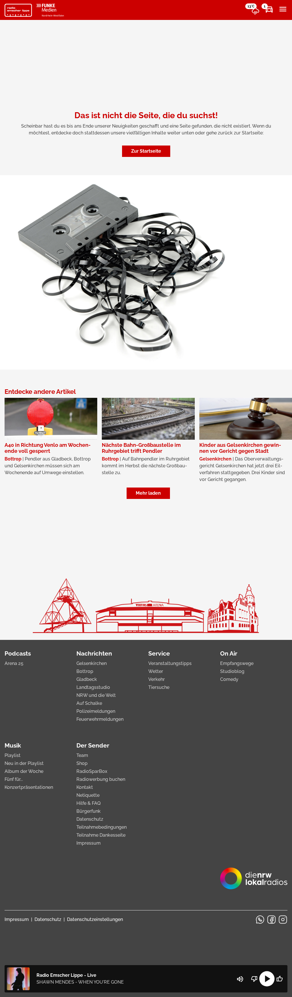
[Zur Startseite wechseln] (18, 10)
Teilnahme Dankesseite (100, 835)
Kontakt (84, 787)
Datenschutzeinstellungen (95, 919)
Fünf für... (14, 779)
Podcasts (18, 653)
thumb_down (254, 978)
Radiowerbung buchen (100, 779)
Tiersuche (158, 687)
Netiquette (88, 795)
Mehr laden (148, 493)
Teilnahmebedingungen (101, 827)
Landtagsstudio (93, 687)
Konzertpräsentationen (29, 787)
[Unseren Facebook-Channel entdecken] (271, 919)
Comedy (229, 679)
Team (82, 755)
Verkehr (156, 679)
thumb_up (279, 978)
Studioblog (232, 671)
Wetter (155, 671)
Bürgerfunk (88, 811)
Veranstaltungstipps (170, 663)
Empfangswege (237, 663)
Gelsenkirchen (91, 663)
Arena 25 (14, 663)
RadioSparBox (91, 771)
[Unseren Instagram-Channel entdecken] (282, 919)
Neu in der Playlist (24, 763)
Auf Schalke (89, 703)
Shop (82, 763)
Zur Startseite (146, 151)
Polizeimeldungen (95, 711)
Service (159, 653)
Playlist (13, 755)
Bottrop (84, 671)
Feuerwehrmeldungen (99, 719)
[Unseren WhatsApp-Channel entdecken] (260, 919)
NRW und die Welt (96, 695)
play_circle (267, 979)
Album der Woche (24, 771)
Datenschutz (89, 819)
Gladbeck (86, 679)
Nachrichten (94, 653)
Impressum (88, 843)
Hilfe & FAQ (88, 803)
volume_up (240, 979)
